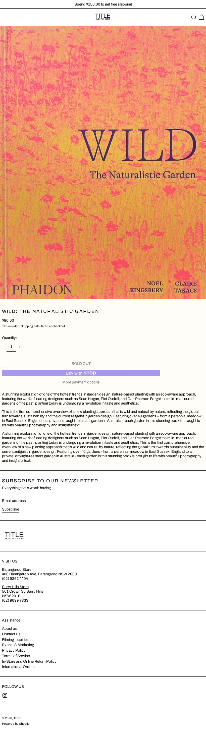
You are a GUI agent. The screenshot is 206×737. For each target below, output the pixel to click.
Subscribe (10, 509)
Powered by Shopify (15, 723)
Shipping (27, 326)
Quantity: (9, 338)
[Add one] (19, 347)
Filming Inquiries (15, 640)
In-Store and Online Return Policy (29, 661)
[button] (194, 17)
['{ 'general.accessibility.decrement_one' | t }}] (3, 347)
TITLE (18, 718)
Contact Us (11, 634)
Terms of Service (16, 656)
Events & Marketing (18, 645)
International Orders (18, 667)
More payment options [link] (81, 382)
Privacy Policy (14, 650)
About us (9, 629)
